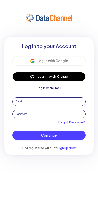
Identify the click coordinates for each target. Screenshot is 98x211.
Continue (49, 135)
